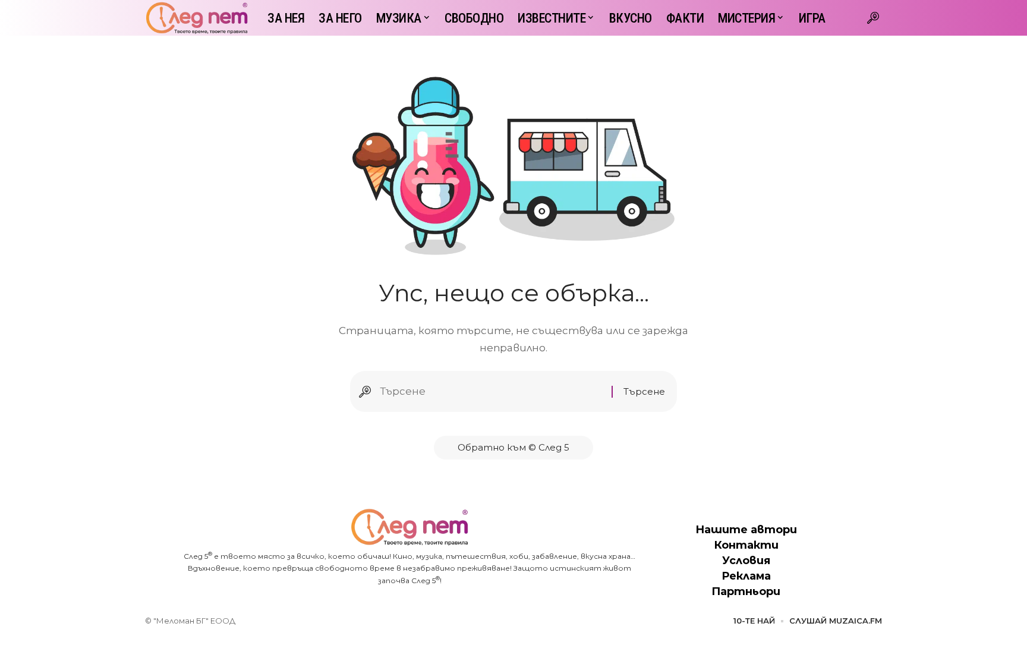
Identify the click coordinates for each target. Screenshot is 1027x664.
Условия (746, 560)
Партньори (745, 591)
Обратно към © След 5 (513, 447)
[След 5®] (196, 18)
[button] (873, 18)
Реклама (746, 576)
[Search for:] (491, 391)
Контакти (746, 545)
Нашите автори (746, 529)
